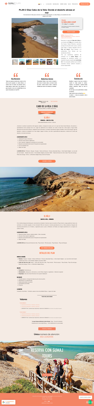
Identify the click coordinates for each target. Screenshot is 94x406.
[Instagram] (45, 401)
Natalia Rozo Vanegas (47, 79)
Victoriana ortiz (78, 79)
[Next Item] (55, 38)
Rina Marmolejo (15, 79)
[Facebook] (47, 401)
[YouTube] (49, 401)
